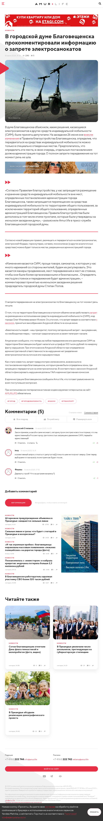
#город (11, 401)
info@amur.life (30, 759)
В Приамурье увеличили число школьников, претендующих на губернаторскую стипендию (74, 649)
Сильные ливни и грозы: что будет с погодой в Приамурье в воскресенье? (30, 532)
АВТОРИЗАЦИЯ (18, 503)
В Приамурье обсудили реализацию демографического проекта (26, 715)
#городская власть (31, 401)
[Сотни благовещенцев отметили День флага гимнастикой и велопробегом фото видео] (45, 665)
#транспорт (68, 401)
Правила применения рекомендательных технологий (23, 802)
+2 (94, 478)
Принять (94, 812)
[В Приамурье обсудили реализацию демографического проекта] (45, 731)
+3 (94, 443)
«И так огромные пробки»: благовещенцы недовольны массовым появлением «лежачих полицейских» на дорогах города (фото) (30, 547)
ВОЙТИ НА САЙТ (51, 769)
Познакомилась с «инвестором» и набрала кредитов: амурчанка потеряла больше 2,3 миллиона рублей (28, 563)
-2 (97, 462)
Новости (9, 30)
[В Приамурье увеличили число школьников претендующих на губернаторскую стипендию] (93, 665)
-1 (97, 478)
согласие (50, 806)
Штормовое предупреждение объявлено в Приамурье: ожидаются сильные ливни (29, 519)
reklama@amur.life (80, 759)
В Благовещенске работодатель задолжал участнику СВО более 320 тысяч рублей (28, 578)
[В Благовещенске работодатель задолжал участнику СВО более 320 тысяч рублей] (57, 582)
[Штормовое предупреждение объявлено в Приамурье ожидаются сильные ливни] (57, 524)
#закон (51, 401)
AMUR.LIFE (11, 393)
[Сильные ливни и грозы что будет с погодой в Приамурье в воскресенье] (57, 537)
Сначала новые (75, 413)
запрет (93, 312)
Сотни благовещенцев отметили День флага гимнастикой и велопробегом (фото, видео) (27, 649)
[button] (60, 776)
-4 (97, 443)
